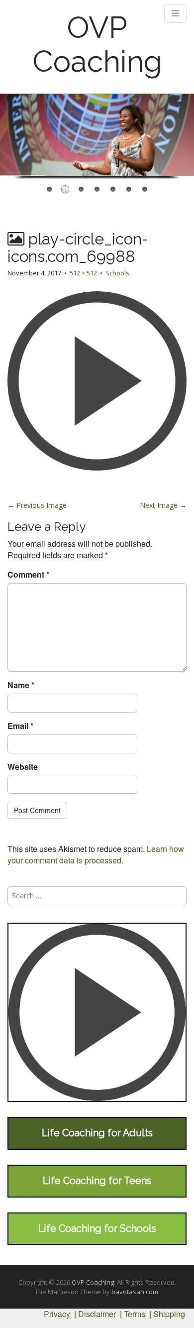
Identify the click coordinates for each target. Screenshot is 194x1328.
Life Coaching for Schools (97, 1228)
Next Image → (163, 505)
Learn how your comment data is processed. (95, 854)
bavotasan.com (134, 1291)
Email (20, 726)
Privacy (57, 1314)
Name (20, 685)
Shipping (169, 1314)
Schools (117, 272)
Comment (28, 574)
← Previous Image (37, 505)
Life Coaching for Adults (97, 1133)
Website (22, 766)
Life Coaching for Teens (97, 1181)
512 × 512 (83, 272)
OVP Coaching (97, 44)
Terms (134, 1314)
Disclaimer (97, 1314)
